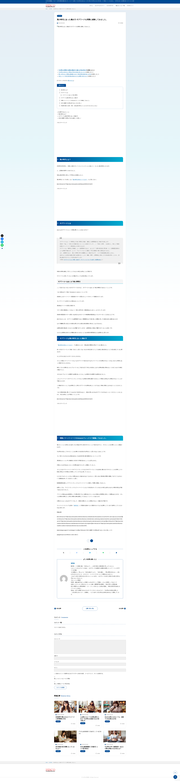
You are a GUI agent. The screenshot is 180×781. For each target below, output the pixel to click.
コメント (57, 638)
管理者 (73, 563)
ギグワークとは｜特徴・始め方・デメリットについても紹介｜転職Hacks (82, 259)
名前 (56, 655)
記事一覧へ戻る (90, 608)
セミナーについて (99, 5)
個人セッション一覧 (120, 5)
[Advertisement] (90, 145)
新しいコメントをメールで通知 (62, 678)
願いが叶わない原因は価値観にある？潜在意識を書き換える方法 (75, 74)
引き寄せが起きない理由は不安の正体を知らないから (72, 72)
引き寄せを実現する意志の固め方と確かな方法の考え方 (73, 70)
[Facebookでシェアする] (76, 553)
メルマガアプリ (109, 5)
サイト (56, 667)
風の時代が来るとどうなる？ (80, 179)
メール (56, 661)
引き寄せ (59, 15)
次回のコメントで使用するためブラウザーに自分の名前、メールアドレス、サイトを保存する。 (80, 673)
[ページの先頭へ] (175, 777)
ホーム (91, 5)
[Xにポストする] (63, 553)
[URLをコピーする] (116, 553)
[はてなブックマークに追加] (90, 553)
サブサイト (129, 5)
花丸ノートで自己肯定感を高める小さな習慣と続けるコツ (73, 76)
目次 (61, 85)
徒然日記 (76, 505)
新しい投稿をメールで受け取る (62, 683)
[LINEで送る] (103, 553)
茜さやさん (71, 80)
